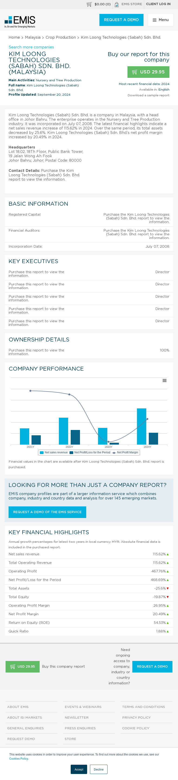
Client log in (158, 4)
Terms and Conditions (143, 707)
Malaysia (33, 37)
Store (70, 739)
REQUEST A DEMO (121, 20)
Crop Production (61, 37)
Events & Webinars (83, 707)
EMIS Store (131, 4)
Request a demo (152, 666)
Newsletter (77, 717)
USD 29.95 (152, 72)
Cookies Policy (18, 758)
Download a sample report (148, 95)
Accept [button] (79, 769)
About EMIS (18, 707)
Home (14, 37)
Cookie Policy (135, 728)
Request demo (21, 739)
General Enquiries (25, 728)
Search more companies (31, 47)
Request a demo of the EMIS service (47, 512)
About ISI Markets (24, 717)
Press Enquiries (80, 728)
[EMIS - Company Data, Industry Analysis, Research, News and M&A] (20, 22)
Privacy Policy (136, 717)
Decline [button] (99, 769)
